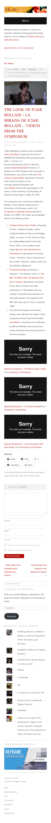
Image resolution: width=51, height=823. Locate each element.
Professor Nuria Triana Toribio (23, 225)
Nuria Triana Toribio (26, 475)
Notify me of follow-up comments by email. (24, 545)
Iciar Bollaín (15, 322)
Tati (18, 685)
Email (7, 530)
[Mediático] (25, 9)
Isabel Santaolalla (19, 167)
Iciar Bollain (39, 472)
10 (41, 69)
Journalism (8, 813)
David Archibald (28, 472)
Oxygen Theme (20, 781)
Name (7, 520)
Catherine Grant (10, 142)
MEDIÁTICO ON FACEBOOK (18, 48)
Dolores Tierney (35, 36)
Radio (6, 809)
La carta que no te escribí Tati (30, 692)
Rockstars (21, 710)
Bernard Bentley (15, 472)
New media (8, 805)
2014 (24, 69)
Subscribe (11, 616)
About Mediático (10, 792)
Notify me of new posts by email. (20, 550)
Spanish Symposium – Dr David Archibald (22, 406)
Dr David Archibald (18, 269)
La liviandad (22, 677)
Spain (37, 475)
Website (7, 540)
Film (15, 145)
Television (8, 800)
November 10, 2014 (27, 142)
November (32, 69)
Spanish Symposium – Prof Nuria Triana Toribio (25, 368)
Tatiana (20, 669)
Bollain (12, 188)
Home (16, 69)
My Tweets (9, 63)
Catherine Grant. (11, 39)
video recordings (11, 154)
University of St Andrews (20, 372)
